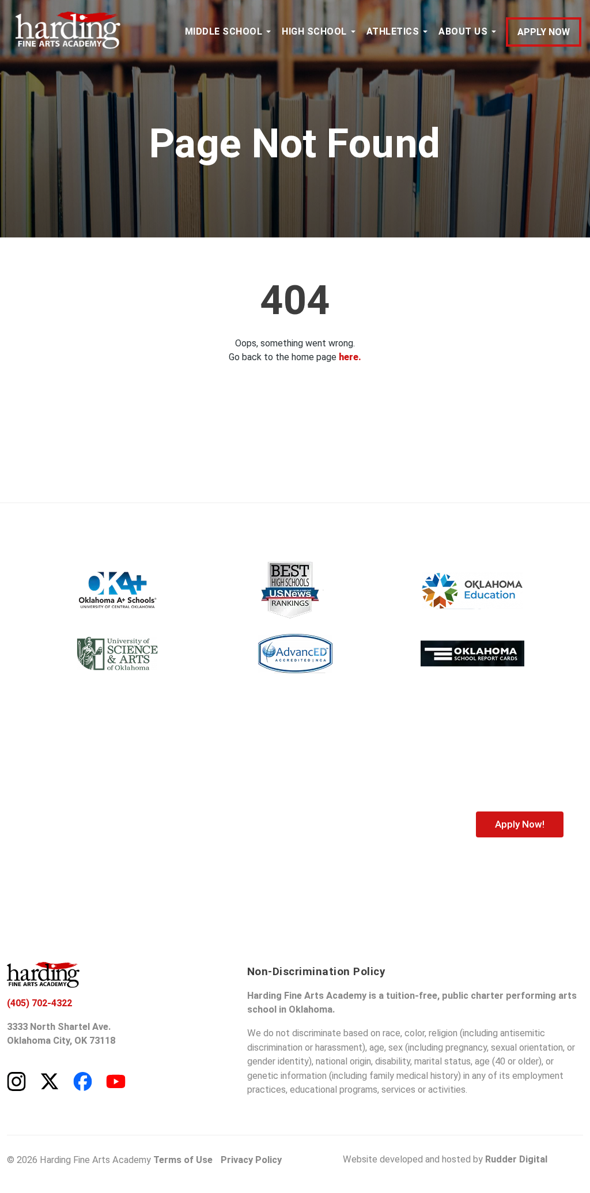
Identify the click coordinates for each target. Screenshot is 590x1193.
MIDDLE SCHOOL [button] (224, 31)
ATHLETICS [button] (392, 31)
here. (350, 357)
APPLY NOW (543, 32)
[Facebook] (82, 1080)
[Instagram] (16, 1080)
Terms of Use (183, 1159)
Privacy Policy (251, 1159)
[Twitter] (49, 1080)
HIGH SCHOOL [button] (314, 31)
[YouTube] (116, 1080)
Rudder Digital (516, 1159)
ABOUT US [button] (462, 31)
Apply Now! (519, 824)
